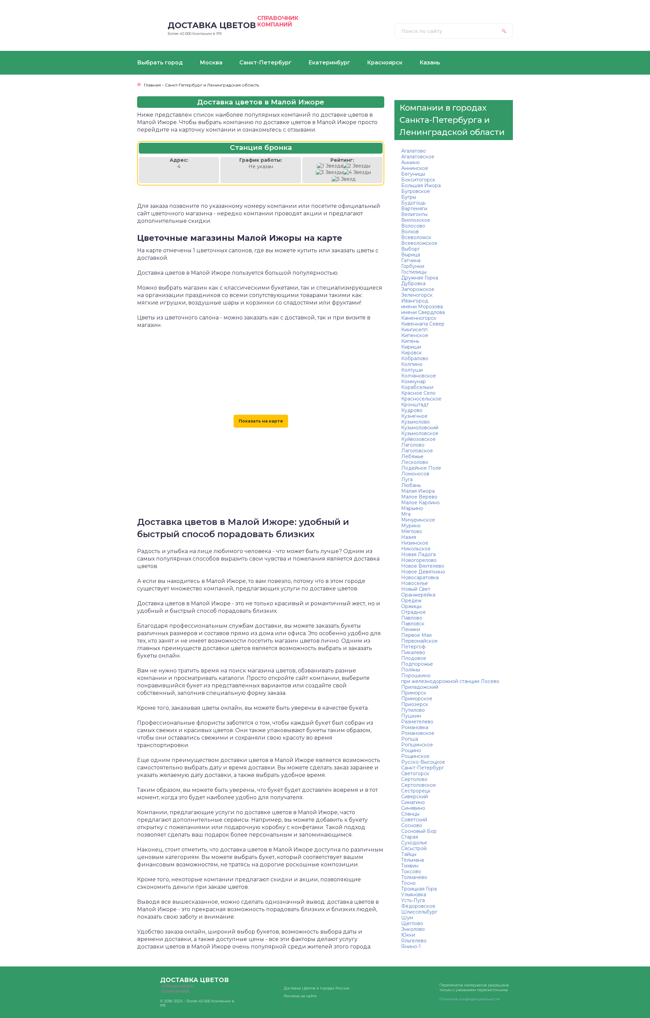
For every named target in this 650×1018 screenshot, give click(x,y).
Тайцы (408, 854)
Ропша (409, 739)
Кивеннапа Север (423, 324)
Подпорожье (417, 664)
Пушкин (411, 716)
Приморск (413, 693)
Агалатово (413, 151)
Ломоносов (415, 474)
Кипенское (414, 335)
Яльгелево (414, 941)
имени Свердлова (423, 312)
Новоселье (414, 583)
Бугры (408, 197)
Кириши (411, 347)
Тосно (408, 883)
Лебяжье (412, 456)
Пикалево (413, 652)
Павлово (411, 618)
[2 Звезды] (356, 166)
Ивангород (414, 301)
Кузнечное (414, 416)
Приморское (416, 699)
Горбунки (412, 266)
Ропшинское (417, 745)
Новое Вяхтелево (422, 566)
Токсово (411, 871)
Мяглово (411, 531)
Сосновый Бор (419, 831)
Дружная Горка (419, 278)
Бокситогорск (418, 180)
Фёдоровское (418, 906)
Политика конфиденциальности (469, 999)
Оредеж (411, 601)
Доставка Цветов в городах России (316, 988)
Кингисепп (414, 330)
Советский (414, 820)
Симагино (413, 802)
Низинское (414, 543)
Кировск (411, 353)
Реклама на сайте (300, 996)
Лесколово (414, 462)
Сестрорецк (416, 791)
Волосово (413, 226)
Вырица (410, 255)
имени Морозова (422, 307)
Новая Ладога (418, 554)
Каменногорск (418, 318)
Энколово (413, 929)
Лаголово (413, 445)
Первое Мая (416, 635)
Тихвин (409, 866)
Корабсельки (417, 387)
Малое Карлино (420, 503)
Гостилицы (414, 272)
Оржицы (411, 606)
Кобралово (414, 358)
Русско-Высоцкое (423, 762)
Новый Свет (415, 589)
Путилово (413, 710)
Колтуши (412, 370)
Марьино (412, 508)
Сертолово (414, 779)
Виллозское (415, 220)
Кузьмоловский (419, 428)
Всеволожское (419, 243)
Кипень (410, 341)
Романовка (414, 727)
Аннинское (414, 168)
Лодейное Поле (421, 468)
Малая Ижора (418, 491)
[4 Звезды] (357, 172)
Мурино (411, 526)
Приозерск (414, 704)
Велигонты (414, 214)
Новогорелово (419, 560)
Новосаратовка (420, 577)
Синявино (413, 808)
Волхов (410, 232)
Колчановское (418, 376)
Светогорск (415, 773)
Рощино (411, 750)
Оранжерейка (418, 595)
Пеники (410, 629)
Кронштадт (415, 405)
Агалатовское (417, 157)
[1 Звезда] (330, 166)
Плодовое (413, 658)
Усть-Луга (413, 900)
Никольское (416, 549)
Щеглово (412, 923)
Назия (408, 537)
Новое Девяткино (423, 572)
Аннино (410, 162)
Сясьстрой (414, 848)
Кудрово (411, 410)
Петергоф (413, 647)
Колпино (411, 364)
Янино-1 (411, 946)
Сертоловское (418, 785)
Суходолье (414, 843)
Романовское (417, 733)
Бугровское (415, 191)
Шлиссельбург (419, 912)
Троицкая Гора (419, 889)
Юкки (408, 935)
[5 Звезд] (343, 179)
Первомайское (419, 641)
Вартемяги (414, 208)
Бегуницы (413, 174)
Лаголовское (417, 451)
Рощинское (415, 756)
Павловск (413, 624)
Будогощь (413, 203)
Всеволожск (416, 237)
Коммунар (413, 381)
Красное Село (418, 393)
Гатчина (410, 260)
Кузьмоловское (419, 433)
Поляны (410, 670)
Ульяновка (413, 895)
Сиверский (414, 797)
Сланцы (410, 814)
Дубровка (413, 283)
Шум (407, 918)
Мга (406, 514)
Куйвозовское (418, 439)
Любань (411, 485)
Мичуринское (418, 520)
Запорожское (417, 289)
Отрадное (413, 612)
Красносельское (421, 399)
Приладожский (419, 687)
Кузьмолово (415, 422)
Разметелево (417, 722)
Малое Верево (419, 497)
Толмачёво (414, 877)
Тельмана (412, 860)
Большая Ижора (421, 185)
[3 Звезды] (329, 172)
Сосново (411, 825)
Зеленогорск (417, 295)
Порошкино (416, 675)
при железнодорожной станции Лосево (450, 681)
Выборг (410, 249)
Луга (407, 479)
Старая (409, 837)
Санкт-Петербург (422, 768)
